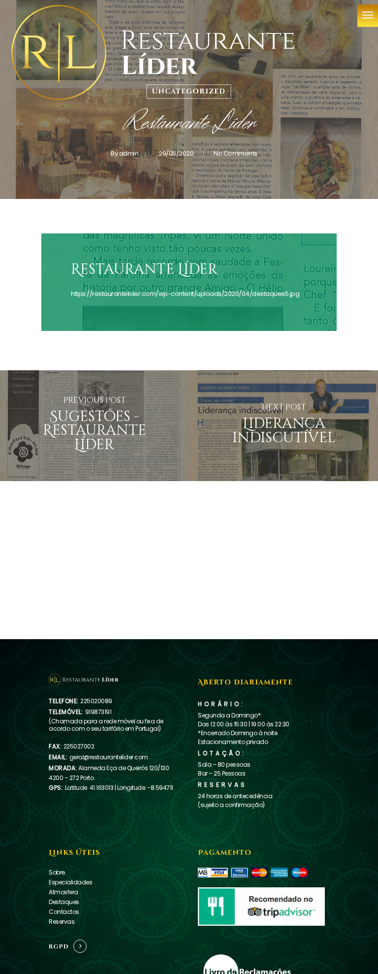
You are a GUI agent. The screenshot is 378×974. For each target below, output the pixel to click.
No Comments (235, 153)
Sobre (57, 872)
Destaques (64, 902)
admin (129, 153)
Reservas (61, 921)
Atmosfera (63, 892)
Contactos (64, 912)
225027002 (78, 746)
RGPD (59, 946)
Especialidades (70, 882)
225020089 (96, 701)
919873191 (98, 712)
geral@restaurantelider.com (108, 757)
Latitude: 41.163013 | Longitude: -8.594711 (119, 787)
